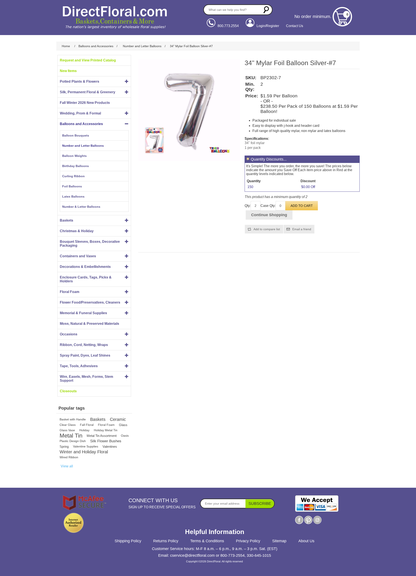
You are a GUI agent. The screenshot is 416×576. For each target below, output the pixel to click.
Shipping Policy (128, 541)
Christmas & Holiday (77, 231)
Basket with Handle (73, 419)
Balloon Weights (74, 156)
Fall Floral (87, 424)
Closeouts (68, 391)
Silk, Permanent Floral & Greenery (87, 92)
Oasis (125, 435)
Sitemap (279, 541)
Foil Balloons (72, 186)
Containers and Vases (78, 256)
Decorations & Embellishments (85, 267)
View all (67, 466)
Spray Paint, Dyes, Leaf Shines (85, 355)
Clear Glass (68, 424)
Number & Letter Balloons (81, 206)
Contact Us (294, 26)
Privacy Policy (248, 541)
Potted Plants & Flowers (79, 81)
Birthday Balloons (75, 166)
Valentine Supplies (85, 446)
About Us (306, 541)
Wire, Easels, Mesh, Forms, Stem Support (86, 378)
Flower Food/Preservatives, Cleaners (90, 302)
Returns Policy (165, 541)
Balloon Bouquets (75, 135)
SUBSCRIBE (260, 503)
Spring (64, 446)
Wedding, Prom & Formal (80, 113)
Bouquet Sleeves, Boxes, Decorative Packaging (90, 243)
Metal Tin (71, 435)
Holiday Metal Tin (105, 430)
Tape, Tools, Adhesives (79, 366)
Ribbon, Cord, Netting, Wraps (84, 345)
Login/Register (268, 26)
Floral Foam (69, 292)
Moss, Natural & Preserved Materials (89, 323)
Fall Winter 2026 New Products (85, 103)
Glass (123, 425)
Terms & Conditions (207, 541)
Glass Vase (67, 430)
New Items (68, 71)
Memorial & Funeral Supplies (83, 313)
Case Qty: (268, 206)
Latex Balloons (73, 196)
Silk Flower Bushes (105, 441)
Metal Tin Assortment (102, 436)
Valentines (109, 446)
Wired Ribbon (69, 457)
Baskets (66, 220)
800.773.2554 (228, 26)
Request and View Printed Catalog (88, 60)
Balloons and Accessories (81, 124)
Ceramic (118, 419)
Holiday (84, 430)
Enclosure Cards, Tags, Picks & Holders (86, 279)
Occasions (68, 334)
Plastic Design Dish (73, 441)
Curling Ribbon (73, 176)
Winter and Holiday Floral (84, 451)
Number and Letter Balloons (83, 145)
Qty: (248, 206)
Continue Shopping (269, 215)
